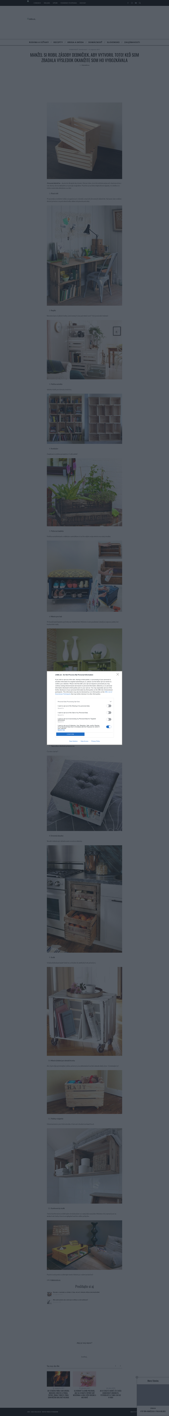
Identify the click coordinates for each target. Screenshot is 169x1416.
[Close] (118, 675)
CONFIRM (70, 734)
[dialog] (84, 708)
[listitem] (84, 702)
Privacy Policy (95, 741)
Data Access (84, 741)
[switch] (108, 706)
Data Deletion (73, 741)
